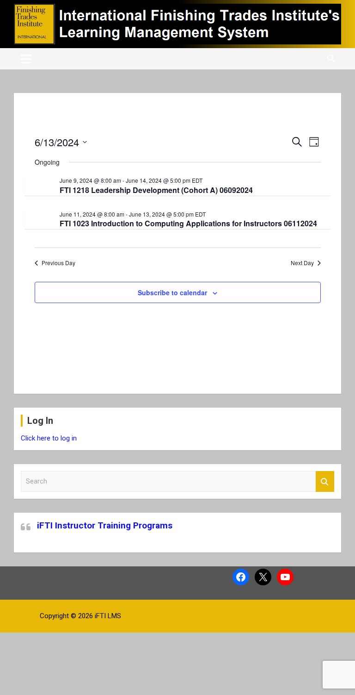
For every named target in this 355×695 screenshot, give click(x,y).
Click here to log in (49, 438)
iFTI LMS (108, 616)
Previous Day (58, 263)
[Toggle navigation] (26, 58)
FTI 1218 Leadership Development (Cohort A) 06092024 (156, 190)
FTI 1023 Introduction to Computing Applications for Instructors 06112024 (188, 223)
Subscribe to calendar (172, 292)
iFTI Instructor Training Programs (104, 525)
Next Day (302, 263)
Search (325, 481)
